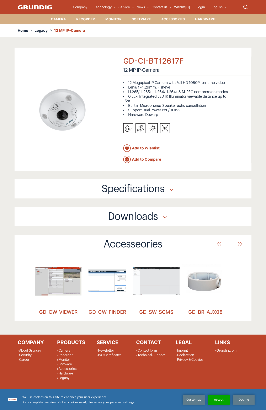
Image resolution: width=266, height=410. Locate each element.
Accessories (67, 369)
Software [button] (141, 19)
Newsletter (106, 350)
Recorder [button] (85, 19)
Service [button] (124, 7)
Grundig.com (226, 350)
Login (201, 7)
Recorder (66, 355)
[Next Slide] (240, 244)
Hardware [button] (205, 19)
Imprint (182, 350)
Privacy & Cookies (190, 359)
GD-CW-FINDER (107, 312)
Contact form (147, 350)
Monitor (64, 359)
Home (23, 30)
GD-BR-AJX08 (205, 312)
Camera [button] (58, 19)
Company (80, 7)
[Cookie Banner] (133, 399)
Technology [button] (103, 7)
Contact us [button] (159, 7)
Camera (64, 350)
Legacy (41, 30)
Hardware (66, 373)
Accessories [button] (173, 19)
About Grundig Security (30, 353)
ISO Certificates (109, 355)
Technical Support (151, 355)
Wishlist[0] (182, 7)
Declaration (185, 355)
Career (24, 359)
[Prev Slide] (219, 244)
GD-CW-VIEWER (58, 312)
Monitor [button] (113, 19)
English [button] (217, 7)
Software (65, 364)
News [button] (141, 7)
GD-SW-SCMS (156, 312)
